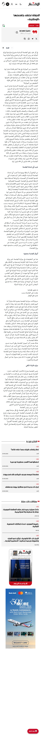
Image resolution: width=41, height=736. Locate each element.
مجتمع (31, 25)
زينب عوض (37, 515)
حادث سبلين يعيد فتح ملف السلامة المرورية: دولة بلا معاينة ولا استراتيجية (21, 510)
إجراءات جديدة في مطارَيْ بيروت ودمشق (22, 487)
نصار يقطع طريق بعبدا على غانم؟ (25, 449)
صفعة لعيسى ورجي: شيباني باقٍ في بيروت (21, 474)
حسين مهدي (24, 30)
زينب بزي (37, 530)
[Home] (34, 4)
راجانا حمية (37, 544)
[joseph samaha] (3, 4)
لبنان (37, 25)
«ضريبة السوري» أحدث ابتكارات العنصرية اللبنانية (23, 525)
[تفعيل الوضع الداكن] (20, 4)
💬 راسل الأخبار (33, 731)
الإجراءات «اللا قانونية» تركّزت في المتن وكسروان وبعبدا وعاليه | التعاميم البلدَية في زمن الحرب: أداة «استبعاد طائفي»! (22, 539)
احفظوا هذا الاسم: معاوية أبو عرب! (24, 462)
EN (16, 4)
